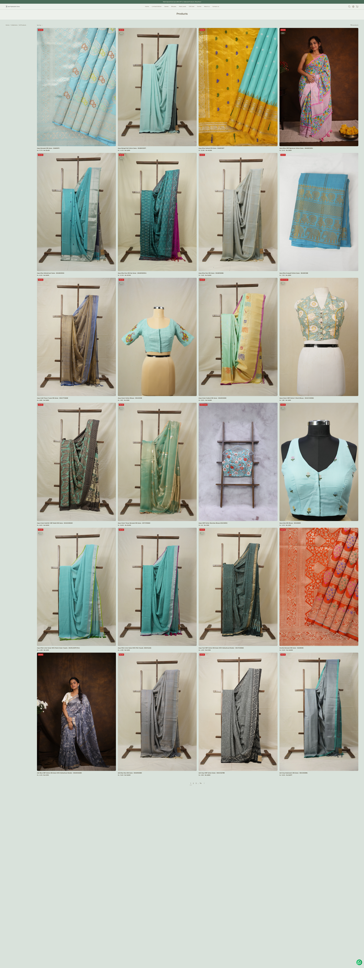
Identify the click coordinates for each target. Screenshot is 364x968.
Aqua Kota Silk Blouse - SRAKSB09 (290, 523)
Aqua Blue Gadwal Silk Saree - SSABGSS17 (211, 148)
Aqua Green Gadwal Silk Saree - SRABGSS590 (212, 398)
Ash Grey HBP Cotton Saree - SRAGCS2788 (212, 773)
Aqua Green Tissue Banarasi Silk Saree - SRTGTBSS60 (134, 523)
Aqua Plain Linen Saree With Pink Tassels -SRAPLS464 (134, 648)
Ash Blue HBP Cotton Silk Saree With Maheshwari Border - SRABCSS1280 (59, 773)
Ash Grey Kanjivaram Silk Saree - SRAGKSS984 (293, 773)
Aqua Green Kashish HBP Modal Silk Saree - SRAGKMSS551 (55, 523)
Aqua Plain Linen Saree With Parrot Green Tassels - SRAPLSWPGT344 (58, 648)
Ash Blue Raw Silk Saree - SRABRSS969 (130, 773)
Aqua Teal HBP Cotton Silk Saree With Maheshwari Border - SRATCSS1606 (221, 648)
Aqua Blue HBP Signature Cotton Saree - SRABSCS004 (296, 148)
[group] (182, 2)
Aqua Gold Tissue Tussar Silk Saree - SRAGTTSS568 (52, 398)
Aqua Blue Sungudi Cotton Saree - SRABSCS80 (293, 273)
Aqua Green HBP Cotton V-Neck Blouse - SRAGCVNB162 (296, 398)
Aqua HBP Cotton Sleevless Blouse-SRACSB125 (213, 523)
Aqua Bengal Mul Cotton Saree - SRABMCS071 (132, 148)
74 (201, 783)
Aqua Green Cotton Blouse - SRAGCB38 (130, 398)
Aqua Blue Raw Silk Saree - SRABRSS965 (211, 273)
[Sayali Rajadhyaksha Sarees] (13, 6)
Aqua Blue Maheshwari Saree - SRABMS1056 (50, 273)
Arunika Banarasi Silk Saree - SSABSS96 (291, 648)
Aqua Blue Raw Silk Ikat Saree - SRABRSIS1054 (132, 273)
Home (7, 25)
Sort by (39, 25)
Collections (14, 25)
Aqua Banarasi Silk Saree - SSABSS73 (48, 148)
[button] (174, 6)
